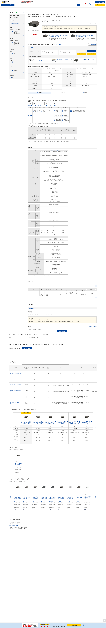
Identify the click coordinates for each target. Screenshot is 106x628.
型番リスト (63, 92)
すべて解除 (22, 12)
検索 (78, 4)
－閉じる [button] (62, 64)
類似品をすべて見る (93, 326)
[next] (96, 428)
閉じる (83, 625)
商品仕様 (40, 92)
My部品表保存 (93, 44)
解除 (23, 35)
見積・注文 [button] (101, 4)
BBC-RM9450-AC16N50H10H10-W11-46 (15, 385)
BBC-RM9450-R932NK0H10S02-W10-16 (15, 403)
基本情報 (31, 308)
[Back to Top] (104, 620)
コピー (57, 44)
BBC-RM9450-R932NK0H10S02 (15, 397)
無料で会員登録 (74, 625)
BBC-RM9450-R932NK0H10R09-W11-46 (15, 391)
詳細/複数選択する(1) (15, 23)
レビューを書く (28, 348)
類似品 (32, 47)
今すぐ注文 (82, 53)
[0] (85, 4)
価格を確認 (92, 51)
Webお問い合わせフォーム (13, 525)
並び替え (86, 289)
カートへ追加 (91, 53)
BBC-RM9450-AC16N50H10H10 (15, 373)
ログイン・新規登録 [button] (100, 2)
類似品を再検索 (63, 331)
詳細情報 (85, 92)
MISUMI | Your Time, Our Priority (7, 1)
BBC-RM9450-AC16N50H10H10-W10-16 (15, 379)
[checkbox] (18, 21)
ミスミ (29, 12)
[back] (10, 428)
